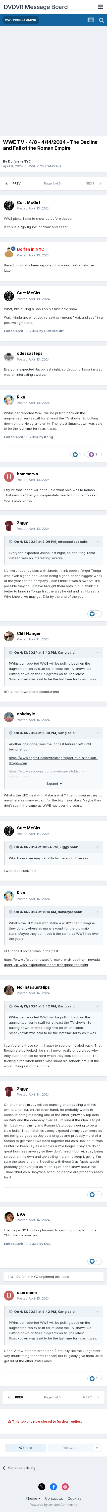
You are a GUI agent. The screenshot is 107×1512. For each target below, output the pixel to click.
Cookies (74, 1498)
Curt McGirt (29, 202)
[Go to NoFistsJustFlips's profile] (9, 990)
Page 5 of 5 (53, 183)
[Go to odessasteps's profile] (9, 357)
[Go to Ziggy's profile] (9, 526)
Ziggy (22, 522)
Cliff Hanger (29, 633)
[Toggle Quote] (11, 542)
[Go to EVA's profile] (9, 1217)
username (27, 1292)
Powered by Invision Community (53, 1505)
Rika (21, 396)
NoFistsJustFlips (33, 987)
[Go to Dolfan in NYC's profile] (9, 252)
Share (27, 1448)
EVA (21, 1214)
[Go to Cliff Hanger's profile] (9, 636)
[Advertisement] (53, 82)
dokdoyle (26, 713)
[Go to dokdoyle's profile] (9, 717)
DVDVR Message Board (36, 6)
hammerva (27, 473)
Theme (32, 1498)
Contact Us (54, 1498)
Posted (33, 208)
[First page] (6, 183)
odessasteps (30, 353)
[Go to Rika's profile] (9, 400)
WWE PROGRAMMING (44, 166)
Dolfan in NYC (19, 161)
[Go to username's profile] (9, 1296)
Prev (16, 183)
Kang (62, 652)
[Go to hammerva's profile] (9, 477)
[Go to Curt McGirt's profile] (9, 205)
